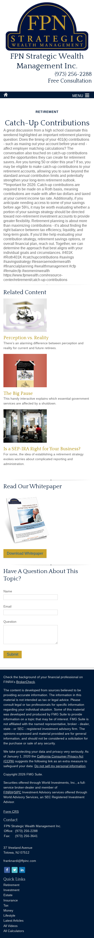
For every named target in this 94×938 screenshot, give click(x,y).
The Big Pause (18, 393)
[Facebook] (6, 870)
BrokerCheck (25, 682)
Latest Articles (13, 920)
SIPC (17, 792)
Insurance (10, 900)
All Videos (10, 926)
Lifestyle (9, 915)
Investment (11, 890)
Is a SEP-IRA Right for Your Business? (42, 448)
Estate (8, 895)
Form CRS (11, 811)
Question (9, 621)
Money (8, 910)
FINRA (8, 792)
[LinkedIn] (21, 870)
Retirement (11, 885)
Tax (5, 905)
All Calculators (13, 931)
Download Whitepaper (25, 553)
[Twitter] (14, 870)
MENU (77, 96)
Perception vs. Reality (26, 337)
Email (7, 606)
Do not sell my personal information (60, 766)
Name (7, 591)
